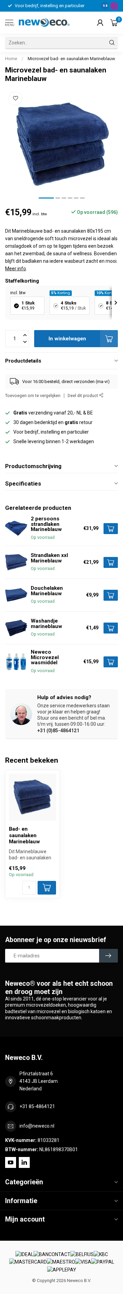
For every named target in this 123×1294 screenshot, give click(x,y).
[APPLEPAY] (61, 1269)
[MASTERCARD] (28, 1262)
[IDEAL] (24, 1254)
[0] (114, 22)
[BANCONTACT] (51, 1254)
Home (11, 58)
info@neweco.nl (36, 1126)
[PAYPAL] (102, 1262)
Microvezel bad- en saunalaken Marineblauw (71, 58)
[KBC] (101, 1254)
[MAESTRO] (61, 1262)
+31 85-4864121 (37, 1106)
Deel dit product (83, 395)
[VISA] (83, 1262)
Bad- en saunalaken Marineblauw (24, 835)
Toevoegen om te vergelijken (32, 395)
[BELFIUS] (82, 1254)
